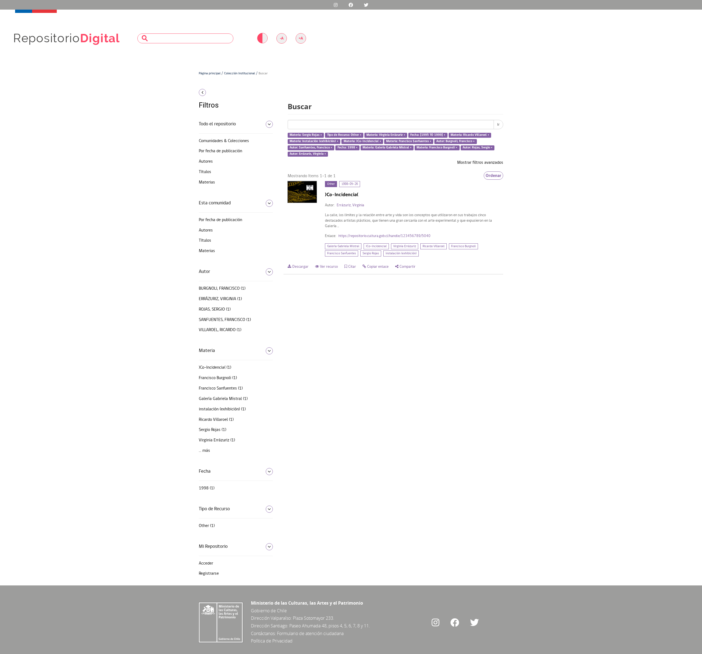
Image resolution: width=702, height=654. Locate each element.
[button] (234, 92)
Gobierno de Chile (269, 611)
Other (331, 184)
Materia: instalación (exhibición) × (314, 141)
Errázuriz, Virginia (350, 205)
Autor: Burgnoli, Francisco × (455, 141)
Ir (498, 124)
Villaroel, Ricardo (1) (220, 330)
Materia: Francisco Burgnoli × (437, 147)
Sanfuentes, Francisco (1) (225, 320)
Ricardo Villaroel (434, 246)
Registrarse (209, 573)
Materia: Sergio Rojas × (306, 135)
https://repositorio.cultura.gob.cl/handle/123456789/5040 (384, 236)
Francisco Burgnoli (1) (218, 378)
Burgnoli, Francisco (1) (222, 288)
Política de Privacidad (272, 641)
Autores (206, 161)
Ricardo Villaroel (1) (216, 420)
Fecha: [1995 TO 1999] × (427, 135)
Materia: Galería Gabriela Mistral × (387, 147)
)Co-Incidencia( (376, 246)
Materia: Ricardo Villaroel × (470, 135)
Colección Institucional (239, 73)
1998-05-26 (349, 184)
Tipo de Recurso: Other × (344, 135)
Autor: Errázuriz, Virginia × (308, 154)
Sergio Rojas (371, 253)
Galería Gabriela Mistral (343, 246)
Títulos (205, 172)
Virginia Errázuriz (404, 246)
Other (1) (207, 526)
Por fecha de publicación (220, 151)
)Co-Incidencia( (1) (215, 367)
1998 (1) (206, 488)
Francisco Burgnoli (463, 246)
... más (204, 451)
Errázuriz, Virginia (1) (220, 299)
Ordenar (493, 176)
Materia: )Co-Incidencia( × (362, 141)
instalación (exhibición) (401, 253)
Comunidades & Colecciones (224, 141)
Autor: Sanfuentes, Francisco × (311, 147)
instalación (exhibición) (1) (222, 409)
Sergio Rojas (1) (212, 430)
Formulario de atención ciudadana (310, 633)
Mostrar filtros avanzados (480, 162)
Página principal (209, 73)
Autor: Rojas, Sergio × (477, 147)
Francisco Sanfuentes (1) (221, 388)
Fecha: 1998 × (348, 147)
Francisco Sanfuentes (341, 253)
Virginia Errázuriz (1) (217, 440)
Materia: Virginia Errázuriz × (385, 135)
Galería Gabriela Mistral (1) (223, 399)
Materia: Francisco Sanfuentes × (408, 141)
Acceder (206, 563)
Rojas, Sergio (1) (215, 309)
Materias (207, 182)
